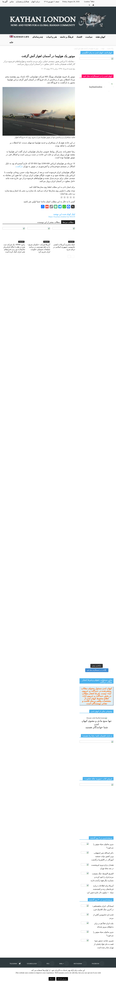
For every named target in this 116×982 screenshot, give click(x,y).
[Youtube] (85, 5)
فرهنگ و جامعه (66, 37)
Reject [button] (52, 979)
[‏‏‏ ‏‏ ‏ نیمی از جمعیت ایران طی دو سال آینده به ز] (88, 267)
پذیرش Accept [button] (62, 979)
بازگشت (19, 166)
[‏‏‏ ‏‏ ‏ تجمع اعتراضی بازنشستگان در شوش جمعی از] (105, 460)
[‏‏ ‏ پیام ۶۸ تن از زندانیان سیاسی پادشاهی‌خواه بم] (105, 320)
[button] (111, 39)
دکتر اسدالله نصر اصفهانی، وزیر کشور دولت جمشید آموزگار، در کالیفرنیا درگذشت (102, 856)
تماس (12, 2)
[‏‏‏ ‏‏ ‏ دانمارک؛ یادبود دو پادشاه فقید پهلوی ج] (88, 109)
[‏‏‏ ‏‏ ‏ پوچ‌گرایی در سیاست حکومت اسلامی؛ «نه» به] (88, 548)
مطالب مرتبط (68, 222)
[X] (89, 5)
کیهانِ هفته (100, 37)
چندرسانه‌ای (37, 37)
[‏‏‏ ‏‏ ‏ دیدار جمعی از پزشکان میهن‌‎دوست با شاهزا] (105, 150)
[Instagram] (108, 5)
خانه (11, 42)
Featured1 (21, 241)
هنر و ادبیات (51, 37)
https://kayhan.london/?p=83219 (61, 216)
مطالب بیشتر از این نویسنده (48, 222)
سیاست (88, 37)
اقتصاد (79, 37)
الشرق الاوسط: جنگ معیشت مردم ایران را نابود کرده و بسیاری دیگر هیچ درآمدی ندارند (102, 877)
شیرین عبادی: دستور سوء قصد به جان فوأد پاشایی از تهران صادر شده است (104, 944)
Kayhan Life (21, 37)
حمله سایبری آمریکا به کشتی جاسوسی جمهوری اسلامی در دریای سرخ (64, 247)
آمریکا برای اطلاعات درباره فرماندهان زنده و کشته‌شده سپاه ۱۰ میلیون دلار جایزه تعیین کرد (100, 889)
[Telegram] (93, 5)
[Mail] (104, 5)
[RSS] (100, 5)
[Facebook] (112, 5)
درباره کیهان (35, 2)
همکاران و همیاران (22, 2)
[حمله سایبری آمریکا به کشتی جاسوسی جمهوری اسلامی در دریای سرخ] (63, 235)
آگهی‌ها (4, 2)
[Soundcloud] (97, 5)
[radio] (73, 197)
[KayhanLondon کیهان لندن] (58, 20)
